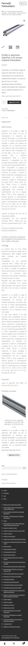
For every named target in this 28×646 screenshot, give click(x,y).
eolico (5, 521)
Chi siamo (6, 493)
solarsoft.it (16, 637)
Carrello (21, 642)
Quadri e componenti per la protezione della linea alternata (14, 591)
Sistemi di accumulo (9, 608)
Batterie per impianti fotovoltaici (12, 505)
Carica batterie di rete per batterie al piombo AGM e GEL (13, 508)
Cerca (3, 465)
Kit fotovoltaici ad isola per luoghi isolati (14, 566)
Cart (5, 496)
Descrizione (5, 117)
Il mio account (4, 643)
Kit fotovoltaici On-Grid (10, 552)
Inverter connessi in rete (10, 528)
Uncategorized (7, 624)
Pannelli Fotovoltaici (8, 5)
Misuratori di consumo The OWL (12, 576)
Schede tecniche (6, 122)
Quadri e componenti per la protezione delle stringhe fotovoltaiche (14, 596)
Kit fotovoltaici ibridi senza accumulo (13, 574)
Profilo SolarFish (12, 13)
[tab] (14, 118)
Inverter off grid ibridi (9, 536)
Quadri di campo (8, 602)
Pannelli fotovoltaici (9, 579)
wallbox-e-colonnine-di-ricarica (12, 627)
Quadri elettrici (8, 599)
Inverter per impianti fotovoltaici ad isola (14, 539)
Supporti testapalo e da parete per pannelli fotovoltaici (13, 620)
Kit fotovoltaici (7, 546)
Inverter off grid (8, 533)
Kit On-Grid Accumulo (9, 555)
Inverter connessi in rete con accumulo (14, 531)
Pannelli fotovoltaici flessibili (11, 582)
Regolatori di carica (9, 605)
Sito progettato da (7, 637)
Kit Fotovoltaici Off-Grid (10, 549)
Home (4, 11)
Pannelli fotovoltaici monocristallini (13, 585)
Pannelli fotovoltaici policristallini (12, 588)
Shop (5, 499)
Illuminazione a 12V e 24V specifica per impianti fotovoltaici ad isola (14, 524)
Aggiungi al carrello (14, 102)
